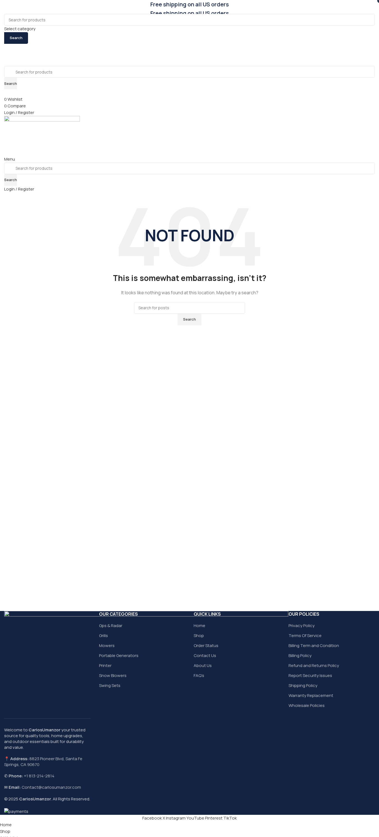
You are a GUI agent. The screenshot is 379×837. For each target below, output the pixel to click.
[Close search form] (7, 7)
